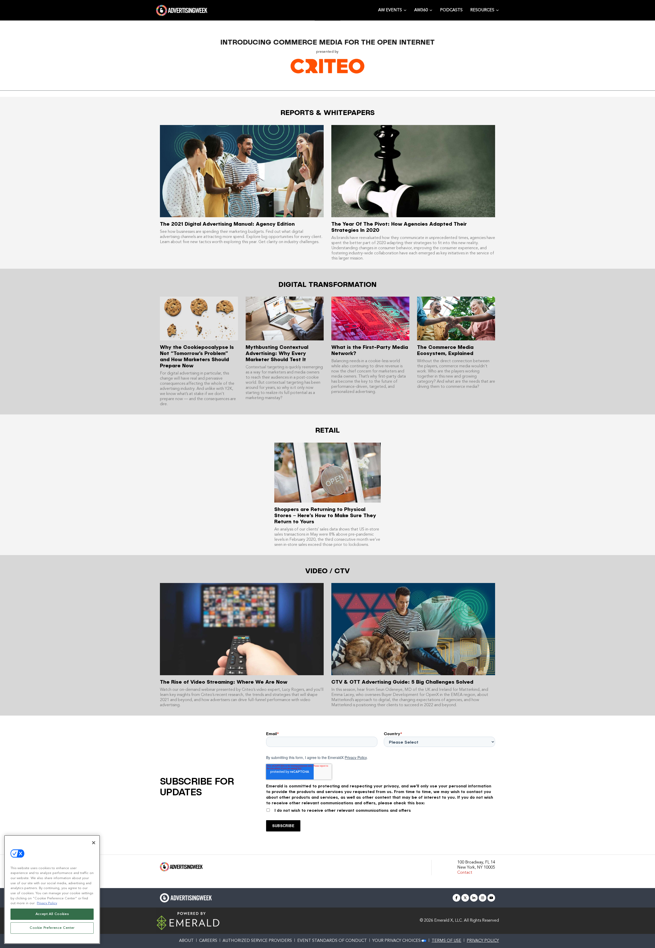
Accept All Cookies (52, 914)
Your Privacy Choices (396, 941)
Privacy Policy (356, 757)
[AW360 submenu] (430, 10)
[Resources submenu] (497, 10)
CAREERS (208, 941)
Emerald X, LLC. (448, 921)
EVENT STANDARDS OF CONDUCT (332, 941)
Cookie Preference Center (52, 928)
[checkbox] (380, 809)
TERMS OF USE (446, 941)
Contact (464, 873)
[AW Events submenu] (405, 10)
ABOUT (186, 941)
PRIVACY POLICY (483, 941)
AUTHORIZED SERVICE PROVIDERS (257, 941)
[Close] (93, 842)
